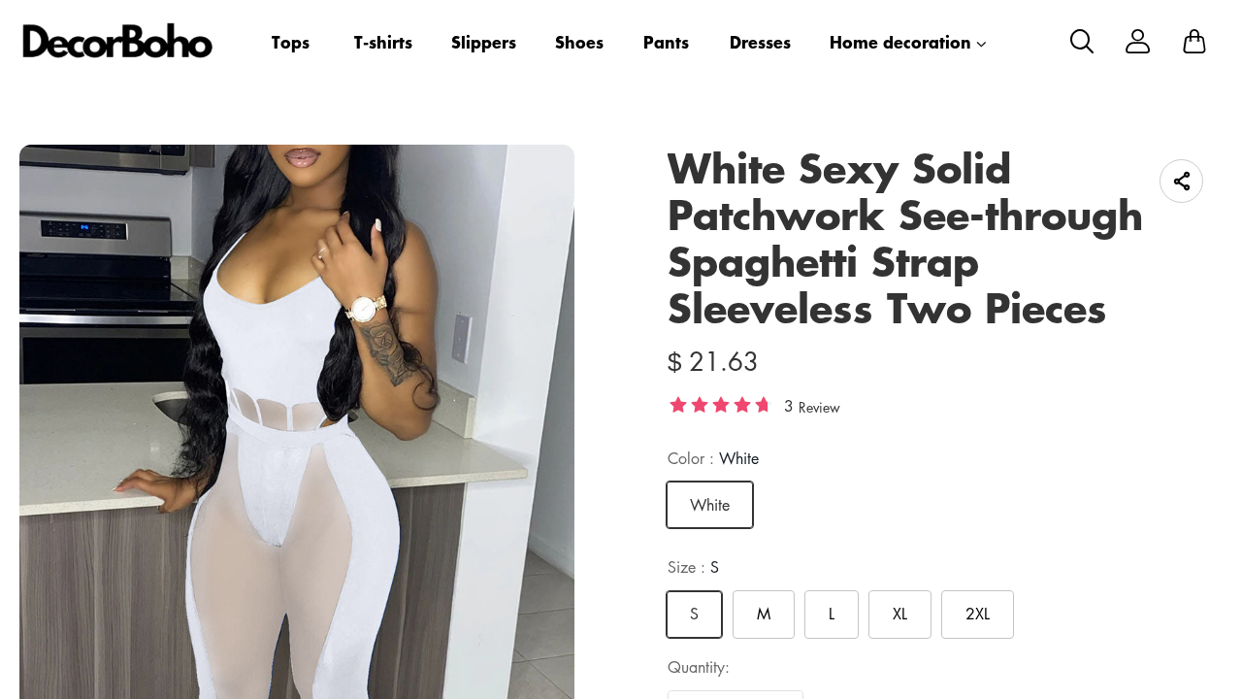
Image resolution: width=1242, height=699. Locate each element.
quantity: (699, 667)
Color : (713, 458)
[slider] (721, 404)
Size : (693, 567)
